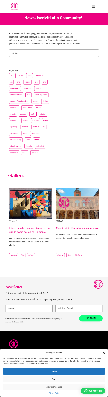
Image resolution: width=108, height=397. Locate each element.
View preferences (54, 387)
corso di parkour (41, 95)
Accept (54, 371)
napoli (45, 120)
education (14, 108)
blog (36, 82)
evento (13, 114)
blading (27, 82)
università (14, 153)
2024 (21, 76)
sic (44, 127)
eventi (38, 108)
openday (13, 127)
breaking (27, 88)
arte (18, 82)
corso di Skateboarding (19, 101)
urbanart (35, 153)
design (45, 101)
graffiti (33, 114)
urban (24, 153)
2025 (30, 76)
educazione (27, 108)
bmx (44, 82)
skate (25, 133)
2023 (12, 76)
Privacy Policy (54, 393)
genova (23, 114)
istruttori (43, 114)
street (36, 140)
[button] (103, 352)
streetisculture (15, 146)
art (11, 82)
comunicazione (16, 95)
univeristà (40, 146)
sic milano (14, 133)
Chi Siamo (78, 255)
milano (25, 120)
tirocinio (29, 146)
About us (39, 76)
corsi (28, 95)
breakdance (15, 88)
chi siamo (39, 88)
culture (35, 101)
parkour (36, 127)
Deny (54, 379)
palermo (25, 127)
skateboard (36, 133)
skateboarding (15, 140)
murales (35, 120)
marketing (14, 120)
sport (28, 140)
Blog (22, 255)
